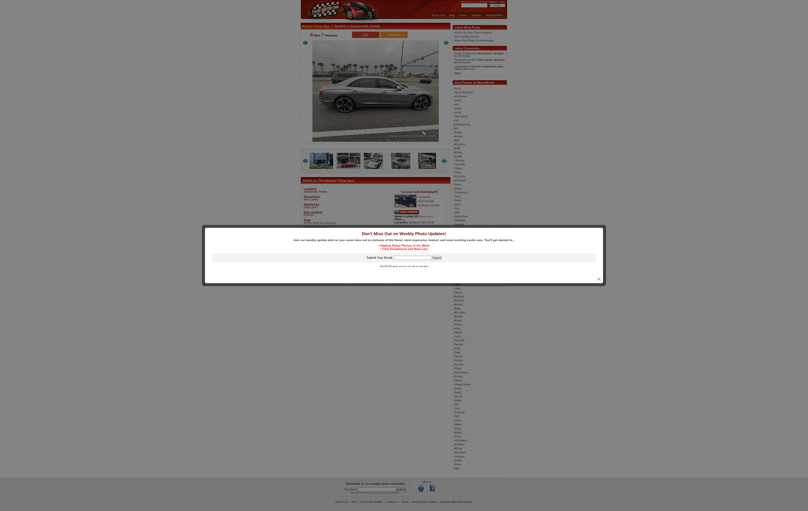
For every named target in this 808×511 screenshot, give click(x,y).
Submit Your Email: (379, 257)
